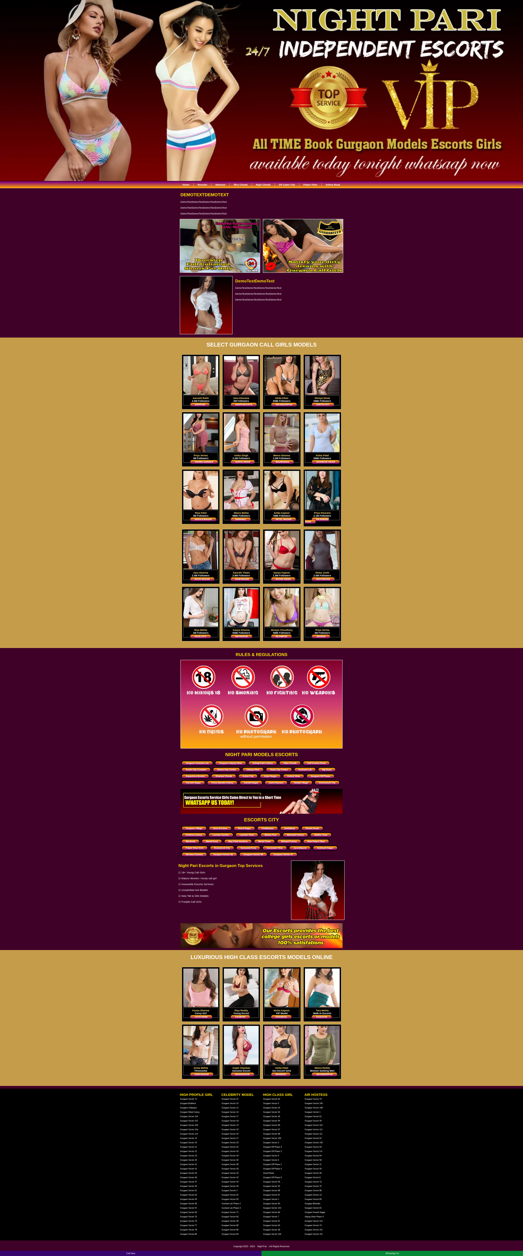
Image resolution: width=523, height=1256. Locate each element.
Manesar (220, 184)
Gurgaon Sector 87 (283, 854)
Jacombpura (299, 848)
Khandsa (281, 1017)
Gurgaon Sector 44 (230, 1182)
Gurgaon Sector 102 (272, 1208)
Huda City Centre (279, 770)
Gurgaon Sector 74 (313, 1225)
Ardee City (248, 776)
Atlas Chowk (290, 763)
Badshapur (242, 1074)
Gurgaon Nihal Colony (190, 1112)
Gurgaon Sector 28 (271, 1229)
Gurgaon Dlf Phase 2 (272, 1151)
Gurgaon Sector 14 (188, 1138)
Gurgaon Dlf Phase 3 (272, 1147)
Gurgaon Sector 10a (189, 1129)
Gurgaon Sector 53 (188, 1195)
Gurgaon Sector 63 (188, 1212)
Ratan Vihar (283, 579)
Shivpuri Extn (243, 404)
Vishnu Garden (204, 462)
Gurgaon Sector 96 (271, 1125)
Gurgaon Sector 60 (271, 1112)
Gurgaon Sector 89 (313, 1199)
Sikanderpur (324, 1074)
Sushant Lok (305, 770)
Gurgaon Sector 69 (271, 1182)
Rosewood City (222, 848)
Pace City (200, 636)
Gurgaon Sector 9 (271, 1103)
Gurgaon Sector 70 (313, 1186)
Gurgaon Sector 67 (271, 1195)
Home (186, 184)
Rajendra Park (317, 520)
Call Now (130, 1253)
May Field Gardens (238, 841)
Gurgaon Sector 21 (188, 1147)
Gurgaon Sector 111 (313, 1134)
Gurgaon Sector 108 (314, 1107)
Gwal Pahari (268, 1173)
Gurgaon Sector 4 (229, 1190)
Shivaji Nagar (203, 519)
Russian (202, 184)
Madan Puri (270, 835)
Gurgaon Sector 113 (314, 1221)
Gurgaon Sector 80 (188, 1234)
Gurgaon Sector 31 (188, 1164)
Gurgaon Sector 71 (230, 1212)
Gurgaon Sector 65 (230, 1216)
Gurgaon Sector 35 (230, 1160)
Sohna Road (333, 184)
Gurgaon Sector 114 (189, 1134)
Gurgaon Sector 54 (188, 1199)
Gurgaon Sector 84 (253, 854)
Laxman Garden (221, 835)
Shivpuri (200, 404)
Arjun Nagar (270, 776)
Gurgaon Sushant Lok (197, 763)
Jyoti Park (201, 1017)
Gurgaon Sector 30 (271, 1225)
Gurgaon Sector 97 (271, 1129)
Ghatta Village (301, 783)
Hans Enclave (220, 828)
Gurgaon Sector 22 (188, 1151)
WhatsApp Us (392, 1253)
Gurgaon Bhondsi (312, 1203)
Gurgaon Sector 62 (313, 1138)
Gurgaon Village (194, 828)
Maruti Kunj (212, 841)
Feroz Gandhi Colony (222, 783)
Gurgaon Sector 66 (271, 1212)
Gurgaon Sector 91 (271, 1221)
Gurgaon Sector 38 (230, 1164)
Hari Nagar (202, 1074)
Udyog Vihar (253, 770)
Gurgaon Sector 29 (230, 1142)
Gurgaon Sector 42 (230, 1177)
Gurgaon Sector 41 (188, 1168)
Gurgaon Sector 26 (188, 1160)
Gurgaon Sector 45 (230, 1186)
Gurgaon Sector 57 (188, 1208)
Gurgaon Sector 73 (313, 1182)
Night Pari (262, 1246)
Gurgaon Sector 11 (313, 1164)
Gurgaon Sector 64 (313, 1155)
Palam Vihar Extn (194, 848)
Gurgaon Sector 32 (230, 1147)
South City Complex (196, 770)
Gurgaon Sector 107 (189, 1121)
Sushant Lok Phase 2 (231, 1203)
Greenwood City (327, 783)
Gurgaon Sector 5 (271, 1155)
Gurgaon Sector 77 (188, 1225)
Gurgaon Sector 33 (230, 1151)
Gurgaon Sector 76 (188, 1221)
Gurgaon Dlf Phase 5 (272, 1177)
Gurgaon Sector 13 (313, 1195)
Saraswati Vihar (275, 848)
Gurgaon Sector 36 (271, 1116)
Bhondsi (281, 1074)
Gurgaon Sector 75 (188, 1216)
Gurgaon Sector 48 (230, 1221)
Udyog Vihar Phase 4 (314, 1216)
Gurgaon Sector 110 (314, 1125)
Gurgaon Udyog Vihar (230, 763)
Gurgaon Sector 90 (271, 1203)
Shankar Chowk (223, 776)
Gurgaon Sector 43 (188, 1173)
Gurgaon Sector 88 (313, 1190)
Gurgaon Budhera (188, 1103)
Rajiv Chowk (263, 184)
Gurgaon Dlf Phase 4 (272, 1168)
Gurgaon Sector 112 (314, 1129)
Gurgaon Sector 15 (188, 1142)
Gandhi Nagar (251, 783)
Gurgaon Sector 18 (230, 1121)
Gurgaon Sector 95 (313, 1173)
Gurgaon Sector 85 (230, 1225)
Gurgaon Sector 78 (188, 1229)
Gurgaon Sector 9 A (313, 1151)
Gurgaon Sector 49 (188, 1186)
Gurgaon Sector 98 (271, 1134)
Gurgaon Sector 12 (230, 1107)
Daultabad (289, 828)
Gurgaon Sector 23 (188, 1155)
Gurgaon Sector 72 (188, 1099)
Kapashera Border (195, 776)
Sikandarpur (284, 404)
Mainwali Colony (295, 835)
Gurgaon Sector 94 (271, 1121)
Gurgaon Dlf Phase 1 (272, 1164)
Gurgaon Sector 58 (313, 1160)
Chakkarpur (268, 828)
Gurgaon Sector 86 (230, 1229)
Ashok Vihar (293, 776)
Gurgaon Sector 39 (230, 1168)
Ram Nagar (242, 579)
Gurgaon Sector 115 (314, 1234)
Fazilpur (321, 1017)
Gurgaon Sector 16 (230, 1112)
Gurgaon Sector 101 (314, 1229)
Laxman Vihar (247, 835)
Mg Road (327, 770)
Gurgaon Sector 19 (230, 1125)
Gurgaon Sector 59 (313, 1147)
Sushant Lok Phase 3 (231, 1208)
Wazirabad (282, 462)
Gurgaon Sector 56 (188, 1203)
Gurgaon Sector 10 (230, 1103)
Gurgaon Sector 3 (271, 1142)
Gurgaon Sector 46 (188, 1177)
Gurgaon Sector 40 (230, 1173)
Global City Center (226, 770)
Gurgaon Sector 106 (314, 1103)
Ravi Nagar (323, 579)
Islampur (281, 636)
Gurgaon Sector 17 (230, 1116)
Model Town (264, 841)
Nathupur (241, 636)
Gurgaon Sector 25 (230, 1134)
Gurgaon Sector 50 (271, 1099)
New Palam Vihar (316, 841)
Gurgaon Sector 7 (271, 1216)
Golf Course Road (316, 763)
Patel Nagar (283, 519)
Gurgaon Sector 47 (188, 1182)
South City (323, 404)
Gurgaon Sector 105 (314, 1142)
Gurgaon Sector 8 (312, 1177)
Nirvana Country (194, 854)
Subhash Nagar (325, 848)
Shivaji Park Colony (263, 763)
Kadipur (240, 1017)
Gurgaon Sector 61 (313, 1116)
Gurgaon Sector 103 (272, 1234)
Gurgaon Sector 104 (189, 1116)
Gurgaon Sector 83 (230, 1234)
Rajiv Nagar (202, 579)
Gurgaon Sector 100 (272, 1138)
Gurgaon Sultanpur (188, 1107)
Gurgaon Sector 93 (313, 1168)
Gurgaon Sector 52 (230, 1195)
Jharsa (321, 636)
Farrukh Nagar (193, 783)
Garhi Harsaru (276, 783)
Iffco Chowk (241, 184)
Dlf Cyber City (287, 184)
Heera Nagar (244, 828)
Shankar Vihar (325, 462)
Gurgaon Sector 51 (188, 1190)
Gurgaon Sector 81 (313, 1208)
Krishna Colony (194, 835)
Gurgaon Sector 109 (189, 1125)
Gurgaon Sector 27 (230, 1138)
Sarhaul (240, 519)
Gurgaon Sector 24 (271, 1107)
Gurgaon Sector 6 (271, 1160)
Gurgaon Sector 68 (271, 1190)
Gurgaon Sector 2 (271, 1199)
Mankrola (190, 841)
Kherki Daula (312, 828)
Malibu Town (320, 835)
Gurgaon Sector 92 (271, 1186)
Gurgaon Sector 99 (313, 1121)
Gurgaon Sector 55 (230, 1199)
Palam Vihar (310, 184)
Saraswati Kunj (248, 848)
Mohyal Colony (289, 841)
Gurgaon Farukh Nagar (315, 1212)
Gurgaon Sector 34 (230, 1155)
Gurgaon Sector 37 (230, 1099)
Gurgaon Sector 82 (223, 854)
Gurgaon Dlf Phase (320, 776)
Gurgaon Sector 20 (230, 1129)
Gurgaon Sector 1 (312, 1112)
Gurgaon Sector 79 (313, 1099)
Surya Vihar (242, 462)
